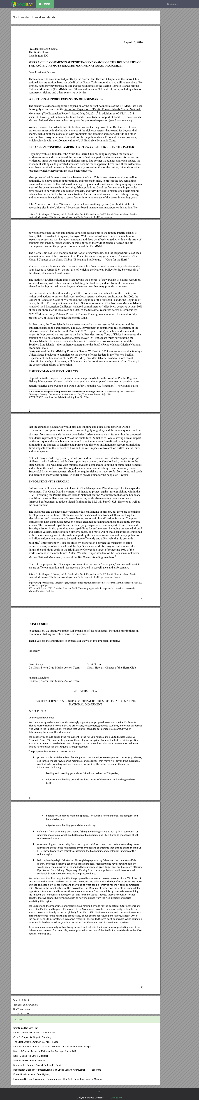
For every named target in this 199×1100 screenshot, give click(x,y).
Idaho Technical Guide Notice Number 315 (34, 1032)
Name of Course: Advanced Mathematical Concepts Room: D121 (45, 1051)
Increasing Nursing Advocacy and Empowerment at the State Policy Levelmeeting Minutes (57, 1078)
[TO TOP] (99, 1091)
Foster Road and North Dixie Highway (32, 1074)
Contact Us (116, 1097)
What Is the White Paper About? (29, 1060)
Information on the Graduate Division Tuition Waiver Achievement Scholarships (52, 1046)
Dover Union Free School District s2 (31, 1055)
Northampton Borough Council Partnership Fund (37, 1065)
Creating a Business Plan (25, 1027)
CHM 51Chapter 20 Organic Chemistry (32, 1037)
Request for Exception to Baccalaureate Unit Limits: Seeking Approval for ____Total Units (57, 1069)
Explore (45, 4)
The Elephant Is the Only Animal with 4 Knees (35, 1041)
